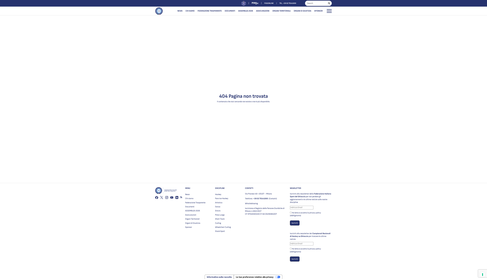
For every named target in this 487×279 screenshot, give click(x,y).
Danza (217, 207)
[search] (329, 3)
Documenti (230, 11)
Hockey (218, 194)
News (179, 11)
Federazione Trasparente (210, 11)
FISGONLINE (269, 3)
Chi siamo (190, 11)
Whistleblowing (251, 203)
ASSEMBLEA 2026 (245, 11)
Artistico (218, 202)
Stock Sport (220, 231)
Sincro (217, 211)
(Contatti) (273, 198)
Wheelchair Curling (223, 227)
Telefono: (256, 198)
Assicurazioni (262, 11)
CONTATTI (249, 188)
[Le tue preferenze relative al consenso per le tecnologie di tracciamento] (482, 274)
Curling (218, 223)
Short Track (219, 219)
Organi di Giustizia (302, 11)
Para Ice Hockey (221, 198)
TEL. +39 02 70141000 (287, 3)
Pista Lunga (220, 215)
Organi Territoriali (281, 11)
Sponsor (318, 11)
